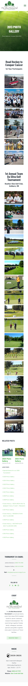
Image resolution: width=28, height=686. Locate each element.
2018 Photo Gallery (8, 500)
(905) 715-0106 (19, 563)
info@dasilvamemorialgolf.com (16, 572)
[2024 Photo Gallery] (20, 452)
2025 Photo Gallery (6, 459)
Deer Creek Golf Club (17, 673)
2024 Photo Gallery (19, 459)
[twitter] (12, 585)
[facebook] (9, 585)
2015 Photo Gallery (8, 530)
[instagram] (18, 585)
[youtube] (15, 585)
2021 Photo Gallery (8, 492)
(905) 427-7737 (16, 671)
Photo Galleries (6, 36)
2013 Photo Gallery (8, 537)
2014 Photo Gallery (8, 533)
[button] (3, 456)
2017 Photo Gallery (8, 510)
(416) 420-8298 (19, 566)
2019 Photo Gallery (8, 496)
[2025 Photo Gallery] (7, 452)
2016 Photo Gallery (8, 520)
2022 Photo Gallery (8, 488)
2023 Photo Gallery (8, 484)
